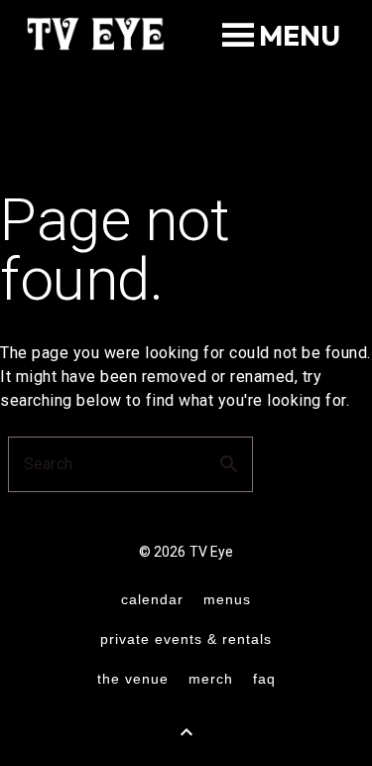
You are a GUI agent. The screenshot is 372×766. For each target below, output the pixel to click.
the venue (133, 679)
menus (227, 599)
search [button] (229, 464)
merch (210, 679)
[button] (299, 36)
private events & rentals (186, 639)
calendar (152, 599)
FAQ (264, 679)
